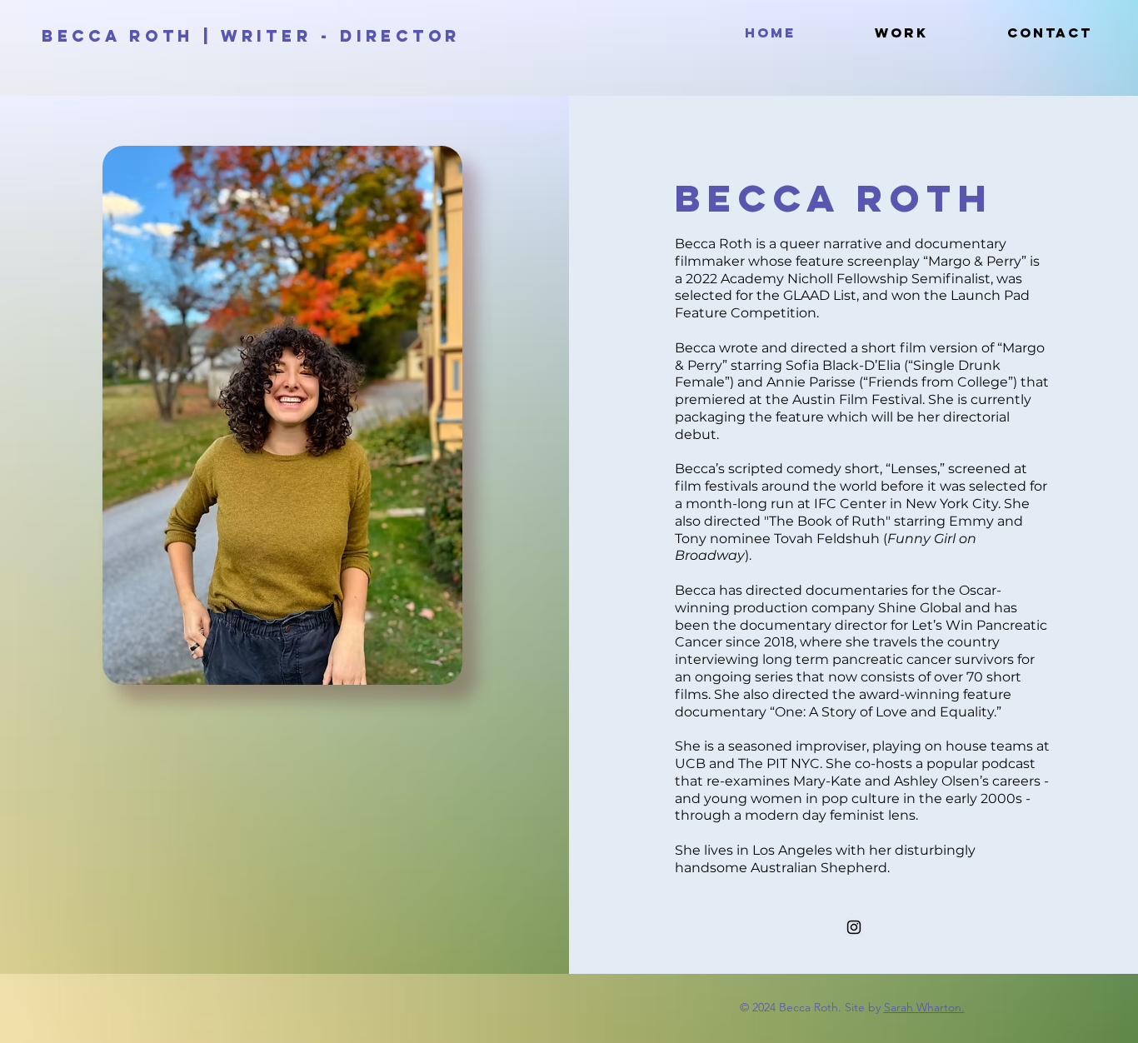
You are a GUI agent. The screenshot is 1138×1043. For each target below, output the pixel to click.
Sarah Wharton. (924, 1007)
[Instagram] (854, 927)
